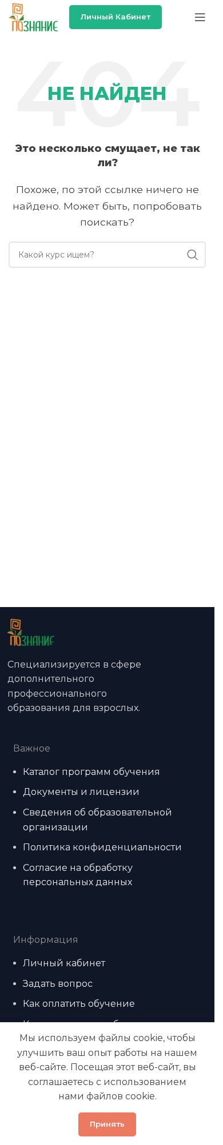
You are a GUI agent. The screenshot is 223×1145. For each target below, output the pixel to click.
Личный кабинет (115, 16)
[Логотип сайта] (33, 16)
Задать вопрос (58, 983)
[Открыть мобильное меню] (200, 17)
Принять (107, 1123)
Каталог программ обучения (91, 771)
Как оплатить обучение (79, 1003)
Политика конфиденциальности (102, 847)
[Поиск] (193, 255)
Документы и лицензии (81, 791)
